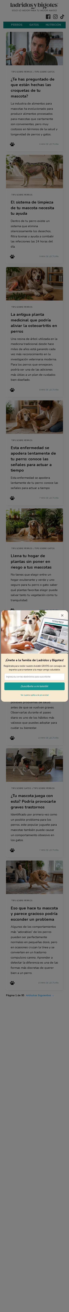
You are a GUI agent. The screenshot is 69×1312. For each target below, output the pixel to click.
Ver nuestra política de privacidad (35, 695)
